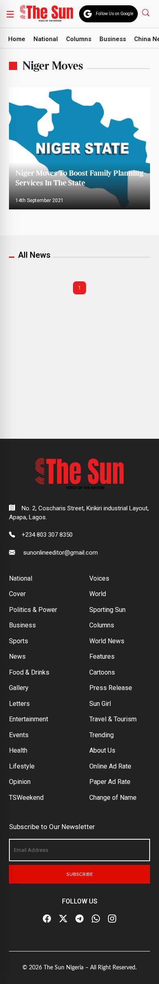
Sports (18, 641)
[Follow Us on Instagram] (112, 919)
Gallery (19, 688)
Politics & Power (33, 610)
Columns (78, 39)
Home (16, 39)
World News (106, 641)
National (45, 39)
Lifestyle (22, 766)
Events (19, 735)
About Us (102, 750)
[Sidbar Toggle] (10, 14)
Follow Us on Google (114, 13)
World (97, 594)
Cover (17, 594)
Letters (19, 704)
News (17, 656)
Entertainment (28, 719)
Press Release (110, 688)
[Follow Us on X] (63, 919)
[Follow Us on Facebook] (47, 919)
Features (102, 656)
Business (112, 39)
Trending (101, 735)
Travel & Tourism (113, 719)
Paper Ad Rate (109, 782)
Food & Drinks (29, 672)
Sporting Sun (107, 610)
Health (18, 750)
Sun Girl (100, 704)
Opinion (20, 782)
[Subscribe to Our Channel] (79, 919)
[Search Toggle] (146, 12)
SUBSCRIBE (79, 874)
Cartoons (102, 672)
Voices (99, 578)
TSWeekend (26, 797)
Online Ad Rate (110, 766)
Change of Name (113, 797)
